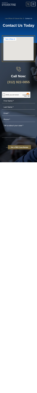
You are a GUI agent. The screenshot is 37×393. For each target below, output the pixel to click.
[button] (33, 4)
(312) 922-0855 (18, 82)
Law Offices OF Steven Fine (13, 18)
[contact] (28, 4)
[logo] (9, 4)
